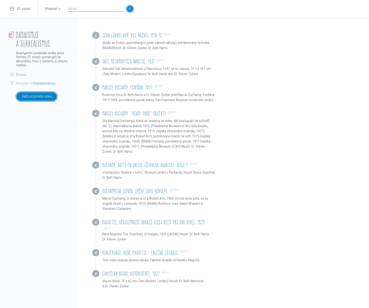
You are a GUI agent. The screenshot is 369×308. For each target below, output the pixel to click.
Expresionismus (45, 83)
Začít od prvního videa (37, 96)
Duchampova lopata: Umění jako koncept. (135, 191)
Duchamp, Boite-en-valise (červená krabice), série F (145, 165)
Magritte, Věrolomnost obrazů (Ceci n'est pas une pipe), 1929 (153, 222)
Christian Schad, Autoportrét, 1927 (131, 273)
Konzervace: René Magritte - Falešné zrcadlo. (140, 253)
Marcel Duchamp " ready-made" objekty (134, 113)
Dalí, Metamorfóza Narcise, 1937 (128, 61)
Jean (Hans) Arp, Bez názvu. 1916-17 (132, 35)
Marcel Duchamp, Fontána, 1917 (127, 87)
